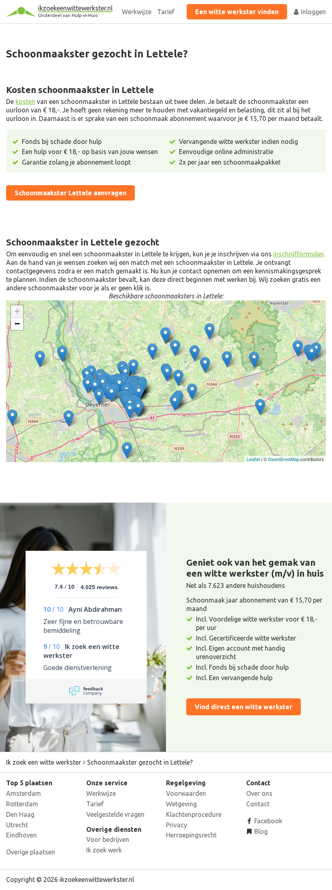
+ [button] (17, 311)
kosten (25, 101)
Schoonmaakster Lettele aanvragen (70, 193)
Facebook (267, 820)
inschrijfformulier (298, 254)
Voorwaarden (186, 793)
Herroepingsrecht (191, 835)
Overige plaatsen (30, 852)
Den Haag (20, 814)
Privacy (176, 825)
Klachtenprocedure (193, 814)
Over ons (259, 793)
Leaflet (253, 459)
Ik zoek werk (104, 850)
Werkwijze (136, 11)
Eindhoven (21, 835)
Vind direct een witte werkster (243, 706)
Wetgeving (181, 804)
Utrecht (17, 825)
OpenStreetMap (283, 459)
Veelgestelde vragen (115, 814)
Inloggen (312, 11)
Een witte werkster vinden (237, 11)
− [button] (17, 324)
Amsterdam (23, 793)
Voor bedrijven (107, 839)
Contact (258, 804)
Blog (260, 831)
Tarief (166, 11)
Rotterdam (22, 804)
